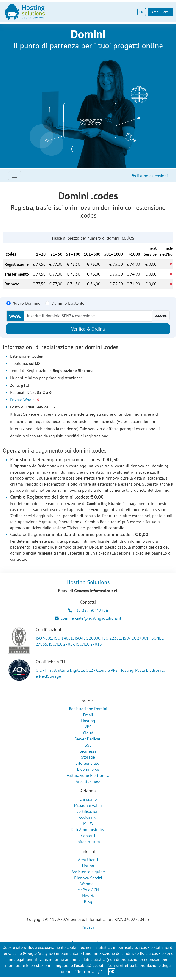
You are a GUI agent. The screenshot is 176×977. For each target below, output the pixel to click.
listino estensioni (152, 175)
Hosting (88, 720)
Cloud (88, 733)
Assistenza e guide (88, 871)
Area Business (88, 781)
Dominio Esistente (68, 303)
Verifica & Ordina (88, 329)
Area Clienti (160, 12)
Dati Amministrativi (88, 829)
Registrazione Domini (88, 708)
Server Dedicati (88, 739)
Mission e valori (88, 805)
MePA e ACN (88, 889)
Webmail (88, 883)
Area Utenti (88, 859)
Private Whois (22, 399)
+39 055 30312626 (91, 610)
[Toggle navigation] (90, 12)
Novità (88, 896)
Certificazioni (88, 811)
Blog (88, 902)
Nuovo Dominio (26, 303)
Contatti (88, 835)
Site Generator (88, 763)
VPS (88, 726)
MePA (88, 823)
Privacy (88, 927)
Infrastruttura (88, 841)
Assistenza (88, 817)
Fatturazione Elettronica (88, 775)
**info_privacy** (88, 971)
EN (141, 12)
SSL (88, 745)
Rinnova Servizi (88, 877)
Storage (88, 757)
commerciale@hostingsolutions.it (91, 618)
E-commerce (88, 769)
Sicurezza (88, 751)
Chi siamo (88, 799)
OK (111, 971)
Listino (88, 865)
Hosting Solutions (88, 582)
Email (88, 715)
